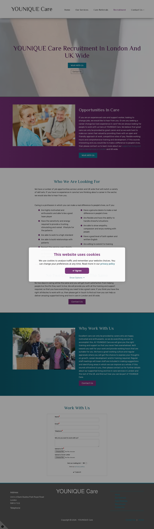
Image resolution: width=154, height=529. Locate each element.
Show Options (76, 277)
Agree (78, 270)
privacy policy (107, 263)
